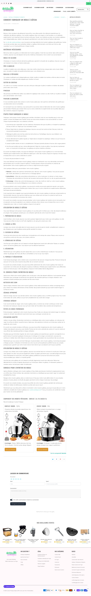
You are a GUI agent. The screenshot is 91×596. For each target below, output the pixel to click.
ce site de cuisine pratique (13, 42)
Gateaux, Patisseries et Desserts (78, 562)
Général (73, 554)
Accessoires (57, 564)
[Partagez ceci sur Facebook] (56, 459)
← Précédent (56, 17)
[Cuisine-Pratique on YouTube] (10, 3)
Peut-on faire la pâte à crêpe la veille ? (76, 38)
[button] (28, 7)
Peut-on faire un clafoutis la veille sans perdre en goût (76, 79)
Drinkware (57, 567)
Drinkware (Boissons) (76, 572)
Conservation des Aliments (77, 559)
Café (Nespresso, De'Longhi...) (78, 575)
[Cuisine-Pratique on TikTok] (8, 3)
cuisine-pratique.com (35, 390)
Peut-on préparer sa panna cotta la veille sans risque (75, 86)
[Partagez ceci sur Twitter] (52, 459)
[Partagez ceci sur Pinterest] (60, 459)
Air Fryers (57, 559)
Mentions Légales (41, 563)
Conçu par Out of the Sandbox (26, 590)
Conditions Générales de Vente (44, 558)
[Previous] (3, 535)
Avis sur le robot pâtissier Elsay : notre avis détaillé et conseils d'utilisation (76, 54)
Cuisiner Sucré (58, 557)
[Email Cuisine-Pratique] (1, 3)
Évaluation (12, 476)
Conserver (57, 562)
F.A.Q (22, 562)
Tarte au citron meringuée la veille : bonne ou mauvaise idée (77, 71)
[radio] (11, 479)
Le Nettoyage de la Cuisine (77, 582)
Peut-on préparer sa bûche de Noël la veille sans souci (76, 94)
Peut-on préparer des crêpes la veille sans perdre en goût (76, 63)
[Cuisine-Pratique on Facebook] (4, 3)
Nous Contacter (24, 559)
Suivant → (63, 17)
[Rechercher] (88, 9)
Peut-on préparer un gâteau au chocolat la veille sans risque (76, 46)
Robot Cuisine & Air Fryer (77, 564)
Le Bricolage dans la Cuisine (78, 580)
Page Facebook (41, 566)
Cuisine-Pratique (10, 590)
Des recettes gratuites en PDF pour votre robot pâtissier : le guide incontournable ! (77, 23)
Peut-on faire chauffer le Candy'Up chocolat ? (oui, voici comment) (77, 32)
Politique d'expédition (25, 554)
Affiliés (22, 564)
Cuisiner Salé (57, 554)
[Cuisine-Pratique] (8, 9)
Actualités (74, 557)
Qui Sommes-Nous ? (25, 557)
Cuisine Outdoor (75, 577)
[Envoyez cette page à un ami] (64, 459)
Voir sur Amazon (10, 449)
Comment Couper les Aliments (78, 569)
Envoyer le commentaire (18, 504)
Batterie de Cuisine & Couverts (78, 567)
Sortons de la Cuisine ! (59, 569)
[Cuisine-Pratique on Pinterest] (6, 3)
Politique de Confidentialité (43, 561)
